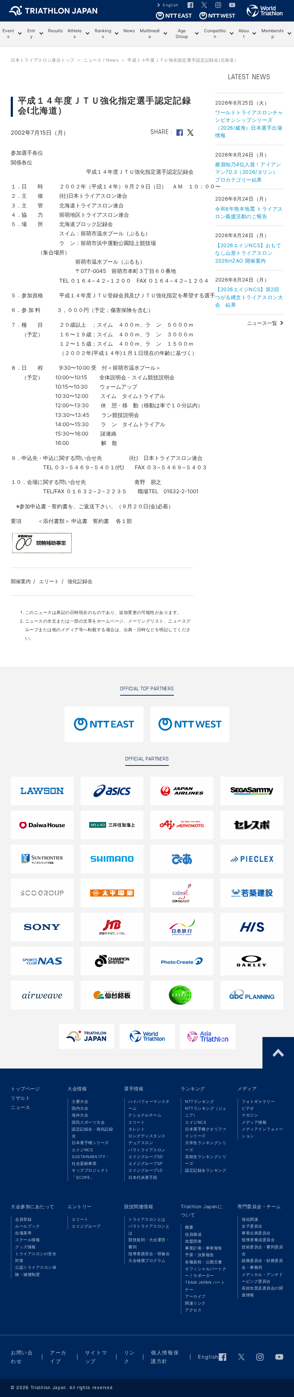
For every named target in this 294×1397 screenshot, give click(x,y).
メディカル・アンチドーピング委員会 (262, 1278)
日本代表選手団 (142, 1177)
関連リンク (195, 1303)
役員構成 (193, 1234)
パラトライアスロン (147, 1149)
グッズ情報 (25, 1246)
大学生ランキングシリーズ (205, 1146)
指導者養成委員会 (258, 1239)
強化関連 (250, 1219)
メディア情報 (254, 1122)
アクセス (193, 1309)
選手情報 (133, 1088)
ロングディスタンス (147, 1135)
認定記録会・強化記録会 (92, 1132)
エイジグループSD (145, 1156)
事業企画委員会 (256, 1232)
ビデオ (248, 1108)
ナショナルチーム (144, 1115)
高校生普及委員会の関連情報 (262, 1291)
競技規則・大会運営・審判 (149, 1243)
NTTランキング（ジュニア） (206, 1112)
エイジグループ (86, 1226)
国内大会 (80, 1108)
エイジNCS (82, 1149)
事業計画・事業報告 (203, 1247)
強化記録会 (80, 581)
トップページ (25, 1088)
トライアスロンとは (147, 1219)
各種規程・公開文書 (203, 1261)
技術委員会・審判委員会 (262, 1250)
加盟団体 (193, 1241)
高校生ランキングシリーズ (205, 1160)
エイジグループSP (145, 1163)
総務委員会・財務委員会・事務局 (262, 1264)
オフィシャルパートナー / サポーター (205, 1272)
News (129, 30)
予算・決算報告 (199, 1254)
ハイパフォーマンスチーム (149, 1105)
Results (55, 30)
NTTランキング (199, 1101)
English (171, 5)
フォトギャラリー (258, 1101)
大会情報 (77, 1088)
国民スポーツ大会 (88, 1122)
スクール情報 (27, 1239)
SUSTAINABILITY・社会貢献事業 (90, 1160)
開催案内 (21, 581)
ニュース (20, 1107)
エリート (49, 581)
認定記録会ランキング (205, 1170)
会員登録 (23, 1219)
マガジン (250, 1115)
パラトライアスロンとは (149, 1229)
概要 (189, 1227)
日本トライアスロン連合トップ (43, 60)
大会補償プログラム (147, 1260)
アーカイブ (195, 1296)
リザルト (20, 1098)
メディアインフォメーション (262, 1132)
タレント (136, 1129)
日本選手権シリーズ (90, 1142)
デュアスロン (140, 1142)
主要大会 (80, 1101)
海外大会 (80, 1115)
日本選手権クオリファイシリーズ (205, 1132)
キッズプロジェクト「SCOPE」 (90, 1174)
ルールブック (27, 1226)
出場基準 (23, 1232)
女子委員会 (252, 1226)
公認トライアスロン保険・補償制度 (35, 1271)
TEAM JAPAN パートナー (205, 1286)
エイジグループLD (145, 1170)
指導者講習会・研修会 (149, 1253)
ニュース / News (101, 60)
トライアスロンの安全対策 (35, 1257)
